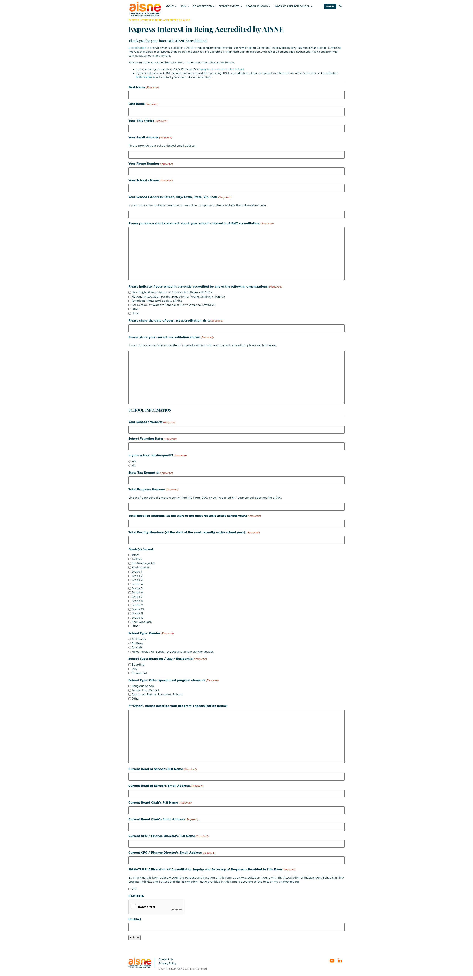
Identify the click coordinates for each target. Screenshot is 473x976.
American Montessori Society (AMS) (157, 300)
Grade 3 (137, 580)
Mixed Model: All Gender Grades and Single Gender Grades (173, 651)
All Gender (139, 639)
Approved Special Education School (157, 694)
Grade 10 (138, 609)
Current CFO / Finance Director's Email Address (171, 852)
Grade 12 (138, 617)
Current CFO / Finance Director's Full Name (168, 836)
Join (183, 6)
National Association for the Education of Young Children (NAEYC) (178, 296)
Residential (139, 673)
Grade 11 (137, 613)
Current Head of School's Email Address (165, 785)
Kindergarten (141, 567)
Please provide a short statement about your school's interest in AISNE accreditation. (201, 223)
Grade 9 (137, 605)
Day (134, 669)
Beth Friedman (145, 77)
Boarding (138, 664)
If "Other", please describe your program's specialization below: (177, 706)
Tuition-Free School (145, 690)
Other (135, 309)
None (135, 313)
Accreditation (137, 47)
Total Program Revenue (153, 489)
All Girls (137, 647)
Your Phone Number (150, 163)
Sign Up (330, 6)
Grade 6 (137, 592)
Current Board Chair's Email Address (163, 819)
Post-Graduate (142, 622)
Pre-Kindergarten (143, 563)
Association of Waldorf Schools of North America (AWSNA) (174, 305)
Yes (134, 461)
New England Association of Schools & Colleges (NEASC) (172, 292)
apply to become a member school (222, 69)
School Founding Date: (152, 438)
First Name (143, 87)
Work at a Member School (292, 6)
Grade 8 (137, 601)
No (134, 465)
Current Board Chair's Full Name (160, 802)
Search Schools (257, 6)
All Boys (137, 643)
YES (134, 889)
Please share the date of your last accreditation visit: (175, 320)
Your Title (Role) (148, 121)
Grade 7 (137, 596)
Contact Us (166, 959)
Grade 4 (137, 584)
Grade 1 (137, 571)
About (169, 6)
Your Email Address (150, 137)
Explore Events (229, 6)
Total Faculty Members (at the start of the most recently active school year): (194, 532)
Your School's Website (152, 422)
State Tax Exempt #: (150, 472)
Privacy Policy (168, 963)
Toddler (137, 559)
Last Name (143, 104)
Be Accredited (202, 6)
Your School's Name (150, 180)
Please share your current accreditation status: (171, 337)
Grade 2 (137, 576)
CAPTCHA (136, 896)
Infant (135, 555)
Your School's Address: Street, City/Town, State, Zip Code (179, 197)
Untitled (134, 919)
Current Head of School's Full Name (162, 769)
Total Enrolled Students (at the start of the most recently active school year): (194, 515)
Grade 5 (137, 588)
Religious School (143, 686)
